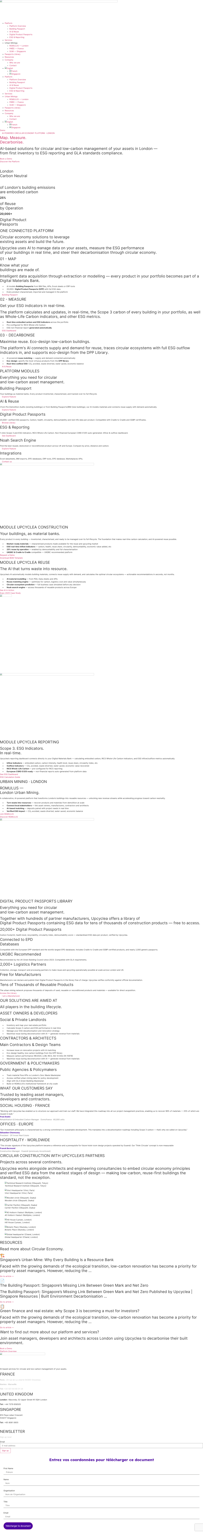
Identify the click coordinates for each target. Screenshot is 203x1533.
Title (5, 1501)
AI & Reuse (14, 31)
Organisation (9, 1490)
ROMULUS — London (18, 46)
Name (6, 1479)
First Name (8, 1468)
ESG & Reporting (16, 37)
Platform (8, 23)
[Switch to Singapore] (106, 73)
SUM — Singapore (17, 51)
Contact (13, 65)
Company (9, 60)
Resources (9, 57)
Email (2, 1442)
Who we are (14, 62)
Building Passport (17, 29)
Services (8, 40)
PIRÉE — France (16, 48)
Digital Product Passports (20, 34)
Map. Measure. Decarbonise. (13, 139)
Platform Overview (17, 26)
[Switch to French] (106, 71)
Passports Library (12, 54)
